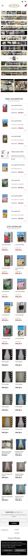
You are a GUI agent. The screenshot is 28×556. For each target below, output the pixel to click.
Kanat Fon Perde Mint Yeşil (7, 497)
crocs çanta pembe (16, 196)
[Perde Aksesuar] (14, 63)
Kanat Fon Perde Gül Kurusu (7, 475)
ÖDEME (17, 529)
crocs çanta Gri (15, 180)
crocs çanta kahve (16, 121)
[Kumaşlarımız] (14, 58)
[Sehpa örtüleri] (20, 86)
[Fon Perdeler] (14, 48)
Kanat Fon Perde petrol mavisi (19, 452)
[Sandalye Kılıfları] (7, 86)
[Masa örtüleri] (14, 38)
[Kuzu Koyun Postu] (14, 43)
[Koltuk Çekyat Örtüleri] (14, 33)
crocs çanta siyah (19, 315)
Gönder (14, 523)
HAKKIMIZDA (4, 530)
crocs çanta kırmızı (16, 105)
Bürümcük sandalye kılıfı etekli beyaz (6, 452)
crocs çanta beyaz (19, 338)
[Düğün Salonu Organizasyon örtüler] (14, 13)
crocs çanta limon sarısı (18, 165)
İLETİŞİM (17, 533)
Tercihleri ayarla (7, 550)
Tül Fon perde (5, 361)
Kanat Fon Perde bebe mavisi (19, 497)
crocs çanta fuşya (6, 338)
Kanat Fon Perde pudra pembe (19, 475)
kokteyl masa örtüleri (17, 151)
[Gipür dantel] (14, 74)
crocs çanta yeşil (16, 136)
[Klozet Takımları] (14, 68)
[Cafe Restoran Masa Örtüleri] (14, 18)
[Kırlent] (14, 53)
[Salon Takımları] (14, 23)
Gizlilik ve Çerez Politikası (14, 553)
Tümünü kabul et (20, 550)
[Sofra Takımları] (14, 28)
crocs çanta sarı (15, 211)
